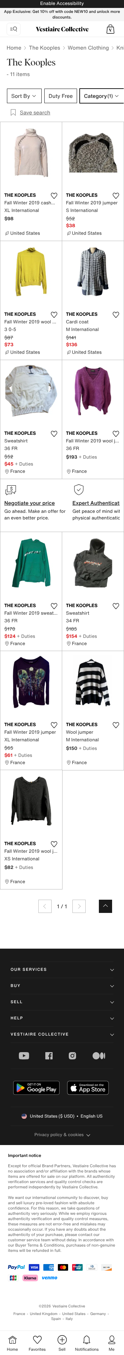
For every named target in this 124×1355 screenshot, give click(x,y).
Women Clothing (88, 48)
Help (17, 1018)
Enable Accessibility (62, 3)
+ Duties (24, 463)
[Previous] (45, 906)
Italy (69, 1318)
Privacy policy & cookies (59, 1134)
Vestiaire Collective (40, 1034)
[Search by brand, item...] (14, 29)
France (19, 1313)
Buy (16, 986)
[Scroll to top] (105, 906)
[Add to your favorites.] (54, 196)
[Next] (79, 906)
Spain (56, 1318)
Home (14, 48)
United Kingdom (44, 1313)
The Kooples (44, 48)
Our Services (29, 969)
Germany (98, 1313)
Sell (17, 1002)
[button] (110, 29)
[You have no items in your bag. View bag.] (110, 29)
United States (74, 1313)
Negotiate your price (29, 503)
